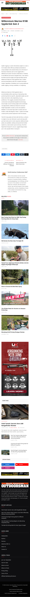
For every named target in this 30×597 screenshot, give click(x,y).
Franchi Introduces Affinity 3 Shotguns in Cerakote (8, 164)
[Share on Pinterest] (7, 36)
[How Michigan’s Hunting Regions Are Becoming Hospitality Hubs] (5, 452)
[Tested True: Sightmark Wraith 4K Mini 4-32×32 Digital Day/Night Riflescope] (15, 253)
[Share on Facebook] (2, 36)
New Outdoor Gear (6, 17)
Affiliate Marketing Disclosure (8, 576)
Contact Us (4, 549)
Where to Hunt (5, 565)
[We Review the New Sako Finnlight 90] (15, 231)
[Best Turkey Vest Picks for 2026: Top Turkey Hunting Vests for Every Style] (15, 207)
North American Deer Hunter (16, 591)
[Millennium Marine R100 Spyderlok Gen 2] (11, 56)
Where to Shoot (5, 568)
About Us (3, 546)
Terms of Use (4, 573)
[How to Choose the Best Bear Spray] (15, 277)
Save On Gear (4, 562)
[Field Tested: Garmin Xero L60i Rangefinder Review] (15, 412)
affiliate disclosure (10, 135)
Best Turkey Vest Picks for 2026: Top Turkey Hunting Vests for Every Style (13, 218)
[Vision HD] (15, 9)
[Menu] (2, 2)
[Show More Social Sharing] (15, 36)
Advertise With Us (5, 544)
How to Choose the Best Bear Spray (11, 286)
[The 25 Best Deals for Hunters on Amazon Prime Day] (15, 299)
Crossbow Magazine (23, 593)
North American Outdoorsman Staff (15, 28)
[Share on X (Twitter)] (5, 36)
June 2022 (4, 148)
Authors (3, 538)
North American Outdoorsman (15, 589)
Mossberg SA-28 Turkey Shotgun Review (12, 332)
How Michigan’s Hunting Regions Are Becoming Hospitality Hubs (19, 451)
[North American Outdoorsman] (16, 2)
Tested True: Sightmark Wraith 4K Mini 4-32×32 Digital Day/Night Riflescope (14, 263)
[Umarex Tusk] (15, 395)
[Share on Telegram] (12, 36)
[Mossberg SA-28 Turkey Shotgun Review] (15, 322)
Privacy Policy (4, 570)
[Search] (28, 2)
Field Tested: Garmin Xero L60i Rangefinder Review (12, 425)
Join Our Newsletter (6, 560)
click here (20, 139)
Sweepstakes (4, 536)
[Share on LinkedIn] (9, 36)
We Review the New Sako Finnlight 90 (12, 241)
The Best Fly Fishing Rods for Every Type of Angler (13, 525)
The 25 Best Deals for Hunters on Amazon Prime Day (13, 309)
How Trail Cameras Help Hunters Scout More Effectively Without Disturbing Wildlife (19, 437)
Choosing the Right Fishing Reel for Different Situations (19, 444)
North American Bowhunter (11, 593)
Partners (3, 541)
